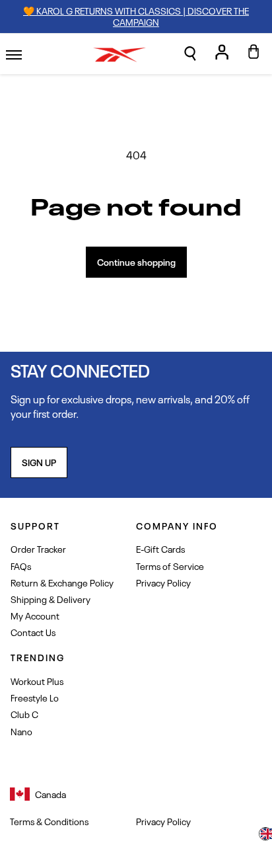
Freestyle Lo (35, 697)
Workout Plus (37, 680)
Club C (24, 713)
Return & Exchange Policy (62, 582)
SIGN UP (39, 462)
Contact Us (33, 631)
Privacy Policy (163, 582)
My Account (35, 615)
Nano (21, 731)
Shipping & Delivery (50, 598)
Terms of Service (170, 565)
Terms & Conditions (49, 821)
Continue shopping (136, 261)
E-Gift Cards (160, 548)
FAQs (21, 565)
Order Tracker (38, 548)
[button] (190, 53)
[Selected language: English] (265, 835)
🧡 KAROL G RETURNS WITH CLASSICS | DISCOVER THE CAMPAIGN (136, 16)
